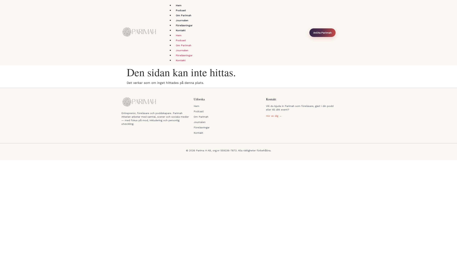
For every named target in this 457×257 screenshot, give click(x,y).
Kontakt (180, 30)
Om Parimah (183, 15)
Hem (179, 5)
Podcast (181, 10)
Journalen (182, 20)
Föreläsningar (184, 25)
